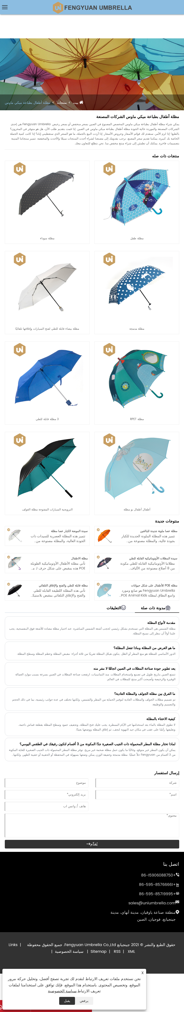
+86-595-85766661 (157, 885)
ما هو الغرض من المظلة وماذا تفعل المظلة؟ (144, 647)
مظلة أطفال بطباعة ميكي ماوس (28, 102)
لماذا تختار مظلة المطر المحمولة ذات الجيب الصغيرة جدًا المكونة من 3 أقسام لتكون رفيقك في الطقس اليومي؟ (97, 744)
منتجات (62, 102)
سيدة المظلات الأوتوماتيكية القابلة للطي (153, 558)
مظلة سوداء (47, 238)
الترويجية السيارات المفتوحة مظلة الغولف (47, 509)
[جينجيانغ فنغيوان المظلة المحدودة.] (92, 3)
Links (13, 945)
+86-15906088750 (158, 875)
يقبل (67, 1001)
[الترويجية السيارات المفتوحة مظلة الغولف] (47, 434)
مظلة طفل (137, 238)
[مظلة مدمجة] (137, 253)
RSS (117, 951)
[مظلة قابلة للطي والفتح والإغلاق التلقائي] (15, 584)
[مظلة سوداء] (47, 163)
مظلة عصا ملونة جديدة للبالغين (158, 531)
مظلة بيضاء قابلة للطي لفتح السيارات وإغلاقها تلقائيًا (47, 329)
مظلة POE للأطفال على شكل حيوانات (154, 585)
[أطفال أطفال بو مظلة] (137, 434)
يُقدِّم (92, 844)
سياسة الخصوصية (69, 951)
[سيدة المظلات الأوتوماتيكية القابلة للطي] (104, 557)
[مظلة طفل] (137, 163)
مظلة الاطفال (79, 558)
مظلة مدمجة (136, 329)
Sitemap (99, 951)
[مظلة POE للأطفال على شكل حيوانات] (104, 584)
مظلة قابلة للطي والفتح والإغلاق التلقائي (63, 585)
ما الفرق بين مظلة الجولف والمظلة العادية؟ (144, 693)
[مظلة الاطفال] (15, 557)
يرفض (84, 1001)
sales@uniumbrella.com (151, 903)
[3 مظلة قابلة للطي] (47, 343)
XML (131, 951)
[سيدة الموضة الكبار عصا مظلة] (15, 530)
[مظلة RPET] (137, 343)
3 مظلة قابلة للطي (47, 419)
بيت (75, 102)
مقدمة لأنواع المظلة (161, 622)
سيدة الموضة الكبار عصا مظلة (69, 531)
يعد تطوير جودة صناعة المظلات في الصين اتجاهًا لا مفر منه (134, 668)
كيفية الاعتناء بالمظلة (160, 718)
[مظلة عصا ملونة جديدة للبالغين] (104, 530)
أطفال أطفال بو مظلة (137, 509)
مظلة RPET (137, 419)
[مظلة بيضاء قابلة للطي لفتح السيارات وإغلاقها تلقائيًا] (47, 253)
